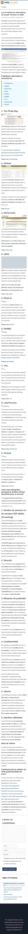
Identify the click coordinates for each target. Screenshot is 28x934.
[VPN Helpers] (9, 2)
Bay (9, 83)
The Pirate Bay (13, 159)
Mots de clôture (8, 894)
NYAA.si (11, 324)
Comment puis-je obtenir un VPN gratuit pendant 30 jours (13, 898)
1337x (11, 294)
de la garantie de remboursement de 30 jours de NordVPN (10, 788)
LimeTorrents (8, 102)
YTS (6, 99)
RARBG (7, 96)
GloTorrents (8, 88)
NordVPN (9, 503)
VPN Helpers (23, 2)
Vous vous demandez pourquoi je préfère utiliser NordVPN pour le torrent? (13, 890)
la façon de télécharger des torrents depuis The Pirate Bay (13, 152)
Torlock (7, 104)
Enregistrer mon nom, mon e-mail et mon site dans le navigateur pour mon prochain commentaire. (14, 861)
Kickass (7, 208)
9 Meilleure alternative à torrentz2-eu (14, 884)
